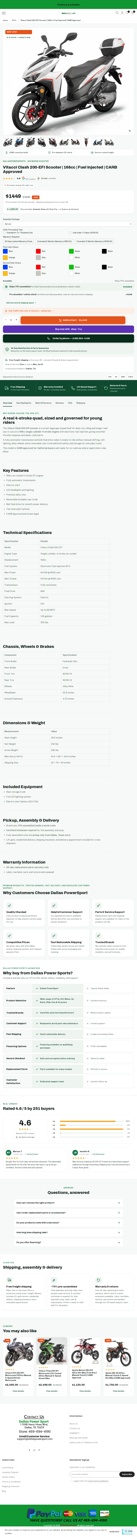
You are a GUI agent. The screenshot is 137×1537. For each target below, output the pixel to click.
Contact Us (75, 1428)
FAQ (70, 403)
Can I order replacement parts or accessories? (41, 1213)
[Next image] (128, 81)
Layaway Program (10, 1472)
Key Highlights (23, 403)
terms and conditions (98, 1481)
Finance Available (68, 4)
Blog (4, 1491)
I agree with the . (91, 1481)
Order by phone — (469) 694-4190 (71, 338)
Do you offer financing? (28, 1242)
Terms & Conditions (11, 1481)
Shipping (80, 403)
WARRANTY (75, 1433)
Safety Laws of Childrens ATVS (84, 1442)
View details (18, 1391)
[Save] (130, 320)
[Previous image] (8, 81)
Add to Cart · (75, 320)
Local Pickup (7, 1467)
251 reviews (30, 179)
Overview (7, 403)
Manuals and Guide (78, 1437)
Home (5, 20)
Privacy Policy (8, 1477)
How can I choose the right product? (35, 1203)
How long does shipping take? (32, 1232)
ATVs (14, 20)
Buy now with (68, 329)
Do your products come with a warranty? (37, 1223)
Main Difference (43, 403)
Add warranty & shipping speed (20, 303)
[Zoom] (130, 131)
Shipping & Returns (11, 1486)
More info (114, 1531)
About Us (74, 1423)
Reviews (60, 403)
